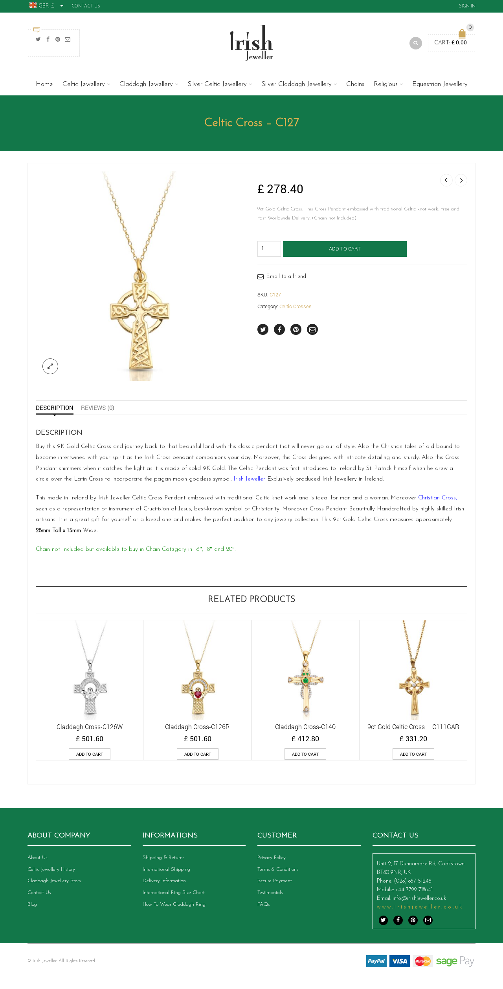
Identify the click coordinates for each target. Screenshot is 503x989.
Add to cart (345, 248)
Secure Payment (274, 880)
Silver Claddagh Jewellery (296, 84)
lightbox (50, 366)
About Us (37, 857)
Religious (386, 84)
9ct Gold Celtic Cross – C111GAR (413, 726)
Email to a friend (286, 277)
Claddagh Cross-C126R (197, 726)
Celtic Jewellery (83, 84)
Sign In (467, 6)
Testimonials (270, 892)
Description (54, 407)
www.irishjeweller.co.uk (420, 907)
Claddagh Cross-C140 (305, 726)
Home (44, 84)
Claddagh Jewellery (146, 84)
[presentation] (25, 678)
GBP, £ (47, 6)
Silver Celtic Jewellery (217, 84)
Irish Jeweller (249, 479)
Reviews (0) (97, 407)
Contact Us (86, 6)
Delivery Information (164, 880)
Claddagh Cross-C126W (90, 726)
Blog (32, 904)
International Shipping (166, 869)
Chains (355, 84)
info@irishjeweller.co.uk (419, 898)
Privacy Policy (271, 857)
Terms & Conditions (277, 869)
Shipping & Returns (163, 857)
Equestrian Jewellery (440, 84)
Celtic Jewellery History (51, 869)
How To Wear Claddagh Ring (174, 904)
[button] (89, 754)
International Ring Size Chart (174, 892)
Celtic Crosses (295, 306)
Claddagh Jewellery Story (54, 880)
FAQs (263, 904)
